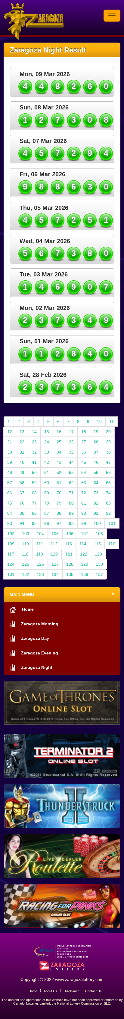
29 (108, 441)
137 (99, 574)
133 (40, 574)
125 (25, 564)
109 (10, 543)
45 (83, 462)
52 (59, 472)
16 (59, 431)
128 (69, 564)
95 (34, 523)
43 (59, 462)
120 (54, 554)
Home (33, 991)
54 (83, 472)
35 (71, 452)
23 (34, 441)
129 (84, 564)
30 (9, 452)
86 (34, 513)
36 (83, 452)
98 (71, 523)
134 (55, 574)
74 (108, 492)
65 (108, 482)
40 (22, 462)
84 (9, 513)
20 (108, 431)
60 (46, 482)
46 (96, 462)
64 (96, 482)
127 (55, 564)
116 (111, 543)
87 (46, 513)
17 (71, 431)
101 (112, 523)
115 (97, 543)
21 (9, 441)
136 (84, 574)
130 (99, 564)
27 (83, 441)
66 (9, 492)
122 (83, 554)
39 (9, 462)
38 (108, 452)
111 (39, 543)
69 (46, 492)
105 (55, 533)
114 (82, 543)
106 (69, 533)
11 (111, 421)
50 (34, 472)
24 (46, 441)
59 (34, 482)
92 (108, 513)
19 (96, 431)
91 (96, 513)
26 (71, 441)
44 (71, 462)
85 (22, 513)
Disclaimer (71, 991)
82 (96, 503)
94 (22, 523)
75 (9, 503)
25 (59, 441)
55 (96, 472)
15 (46, 431)
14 (34, 431)
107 (84, 533)
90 (83, 513)
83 (108, 503)
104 (40, 533)
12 (9, 431)
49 (22, 472)
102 (10, 533)
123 (98, 554)
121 (69, 554)
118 (25, 554)
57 (9, 482)
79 (59, 503)
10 (99, 421)
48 (9, 472)
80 (71, 503)
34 (59, 452)
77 (34, 503)
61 (59, 482)
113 (68, 543)
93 (9, 523)
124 (10, 564)
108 (99, 533)
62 (71, 482)
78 (46, 503)
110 (25, 543)
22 (22, 441)
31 (22, 452)
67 (22, 492)
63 (83, 482)
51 (46, 472)
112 (54, 543)
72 (83, 492)
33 (46, 452)
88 (59, 513)
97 (59, 523)
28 (96, 441)
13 (22, 431)
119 (39, 554)
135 (69, 574)
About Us (50, 991)
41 (34, 462)
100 (97, 523)
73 (96, 492)
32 (34, 452)
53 (71, 472)
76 (22, 503)
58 (22, 482)
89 (71, 513)
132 (25, 574)
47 (108, 462)
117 (10, 554)
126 (40, 564)
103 (25, 533)
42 (46, 462)
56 (108, 472)
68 (34, 492)
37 (96, 452)
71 (71, 492)
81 (83, 503)
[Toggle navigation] (112, 16)
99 (83, 523)
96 (46, 523)
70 (59, 492)
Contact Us (93, 991)
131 (10, 574)
